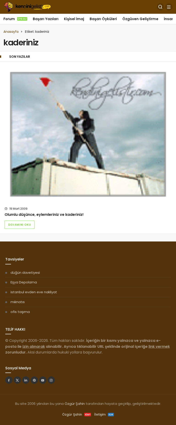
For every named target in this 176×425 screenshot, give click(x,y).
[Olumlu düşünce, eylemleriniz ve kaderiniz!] (88, 134)
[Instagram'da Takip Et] (51, 380)
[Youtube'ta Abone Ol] (43, 380)
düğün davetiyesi (25, 272)
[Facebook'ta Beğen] (9, 380)
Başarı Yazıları (45, 18)
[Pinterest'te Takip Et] (34, 380)
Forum (15, 18)
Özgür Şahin (75, 403)
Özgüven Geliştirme (140, 18)
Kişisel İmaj (74, 18)
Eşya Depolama (24, 282)
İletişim (103, 414)
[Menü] (169, 7)
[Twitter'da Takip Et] (17, 380)
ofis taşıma (20, 311)
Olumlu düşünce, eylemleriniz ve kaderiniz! (44, 214)
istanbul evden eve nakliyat (34, 292)
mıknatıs (18, 301)
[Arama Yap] (160, 7)
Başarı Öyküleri (103, 18)
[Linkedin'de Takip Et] (26, 380)
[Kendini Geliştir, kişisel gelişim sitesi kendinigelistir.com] (27, 6)
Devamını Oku (19, 225)
